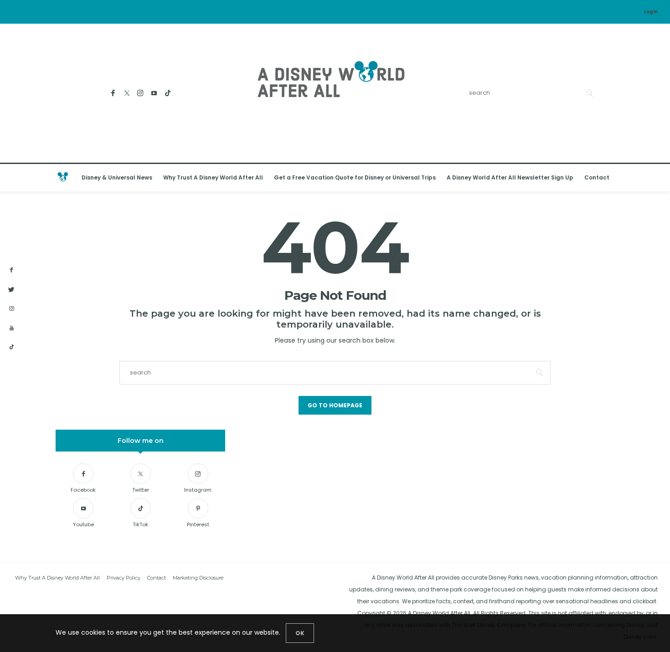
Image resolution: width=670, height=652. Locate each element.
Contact (596, 177)
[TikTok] (168, 93)
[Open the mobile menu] (651, 178)
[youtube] (11, 328)
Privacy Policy (123, 578)
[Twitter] (127, 93)
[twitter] (11, 289)
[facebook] (11, 270)
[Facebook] (113, 93)
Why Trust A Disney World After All (213, 177)
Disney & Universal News (117, 177)
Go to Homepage (335, 405)
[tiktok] (11, 347)
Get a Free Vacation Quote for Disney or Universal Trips (355, 177)
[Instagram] (140, 93)
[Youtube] (154, 93)
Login (651, 11)
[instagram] (11, 308)
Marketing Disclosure (198, 578)
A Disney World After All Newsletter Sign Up (510, 177)
